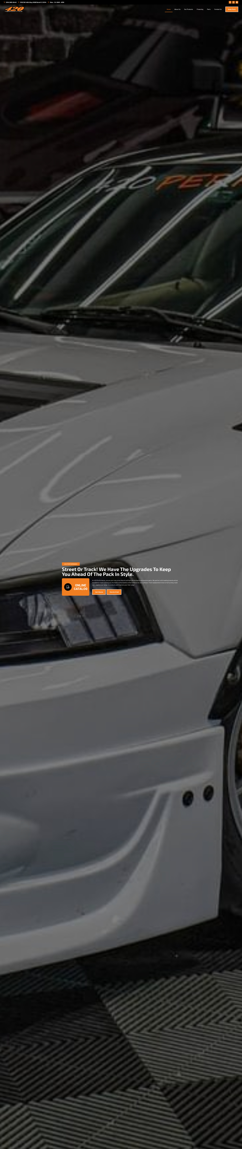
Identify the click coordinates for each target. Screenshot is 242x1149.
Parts (209, 9)
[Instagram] (233, 2)
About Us (177, 9)
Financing (200, 9)
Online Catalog (80, 587)
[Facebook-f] (230, 2)
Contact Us (218, 9)
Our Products (188, 9)
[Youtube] (237, 2)
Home (169, 9)
